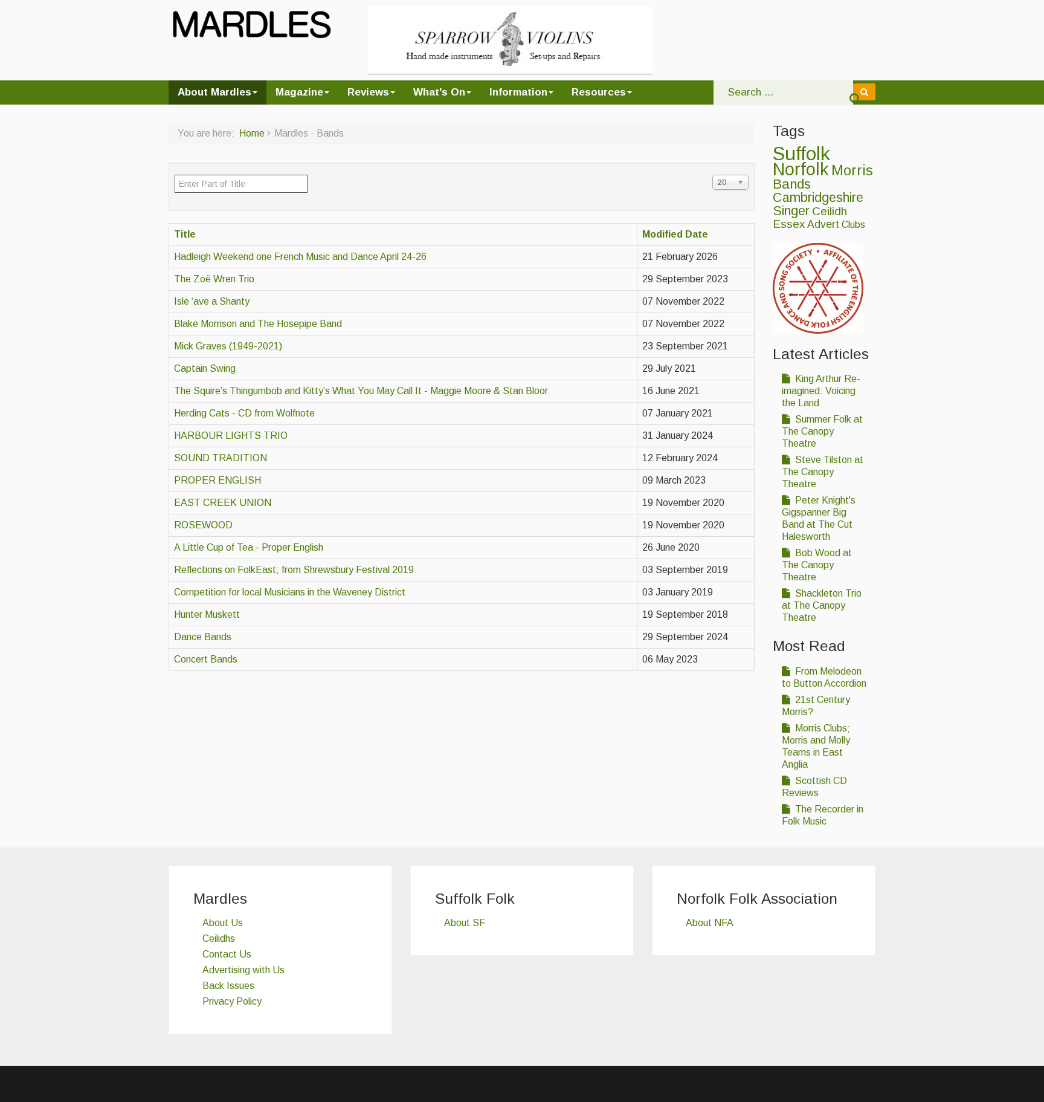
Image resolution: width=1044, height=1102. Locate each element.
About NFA (709, 923)
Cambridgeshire (818, 197)
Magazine (299, 92)
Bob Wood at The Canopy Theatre (817, 565)
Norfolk (801, 169)
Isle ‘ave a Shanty (212, 301)
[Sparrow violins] (510, 39)
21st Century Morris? (816, 706)
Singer (791, 211)
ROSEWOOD (203, 525)
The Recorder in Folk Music (822, 815)
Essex (789, 224)
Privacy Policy (232, 1001)
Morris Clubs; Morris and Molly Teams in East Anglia (816, 746)
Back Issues (228, 985)
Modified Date (675, 234)
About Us (222, 923)
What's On (439, 92)
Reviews (368, 92)
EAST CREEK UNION (222, 503)
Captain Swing (205, 368)
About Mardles (214, 92)
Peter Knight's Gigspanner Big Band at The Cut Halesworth (819, 518)
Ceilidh (829, 211)
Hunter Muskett (207, 614)
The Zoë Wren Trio (214, 279)
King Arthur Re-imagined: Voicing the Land (821, 391)
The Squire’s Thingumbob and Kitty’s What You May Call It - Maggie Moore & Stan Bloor (361, 391)
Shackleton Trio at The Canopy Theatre (822, 605)
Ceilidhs (218, 938)
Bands (792, 184)
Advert (823, 224)
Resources (599, 92)
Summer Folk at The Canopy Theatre (822, 431)
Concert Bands (205, 659)
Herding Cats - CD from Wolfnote (244, 413)
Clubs (853, 224)
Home (252, 133)
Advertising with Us (243, 970)
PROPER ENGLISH (217, 480)
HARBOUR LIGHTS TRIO (231, 435)
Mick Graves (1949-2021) (228, 346)
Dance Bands (202, 637)
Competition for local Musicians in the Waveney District (289, 592)
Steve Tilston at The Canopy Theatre (822, 472)
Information (518, 92)
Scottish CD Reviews (814, 787)
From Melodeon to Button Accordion (824, 677)
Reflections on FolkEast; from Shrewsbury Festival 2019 (294, 570)
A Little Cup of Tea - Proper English (248, 547)
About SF (464, 923)
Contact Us (226, 954)
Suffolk (801, 153)
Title (185, 234)
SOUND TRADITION (220, 458)
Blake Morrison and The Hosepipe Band (258, 324)
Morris (852, 170)
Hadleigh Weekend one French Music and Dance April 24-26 (300, 256)
